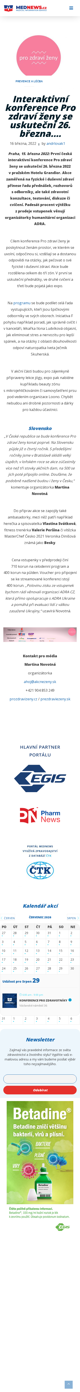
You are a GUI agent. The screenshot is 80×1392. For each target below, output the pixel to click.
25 (15, 968)
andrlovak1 (55, 143)
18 (15, 960)
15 (60, 951)
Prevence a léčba (29, 81)
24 (3, 968)
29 (26, 933)
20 (38, 960)
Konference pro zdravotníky (43, 1000)
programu (21, 302)
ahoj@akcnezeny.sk (40, 681)
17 (3, 960)
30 (38, 933)
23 (72, 960)
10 (3, 951)
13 (38, 951)
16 (72, 951)
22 (60, 960)
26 (26, 968)
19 (26, 960)
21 (49, 960)
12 (26, 951)
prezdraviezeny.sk (55, 699)
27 (3, 933)
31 (49, 933)
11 (15, 951)
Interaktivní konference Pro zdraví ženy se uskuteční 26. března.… (40, 116)
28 (15, 933)
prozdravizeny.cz (23, 699)
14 (49, 951)
